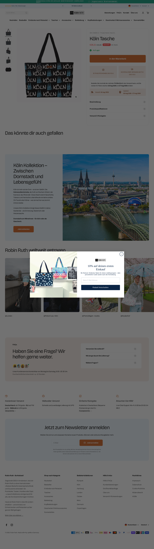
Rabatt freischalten (101, 287)
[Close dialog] (121, 254)
